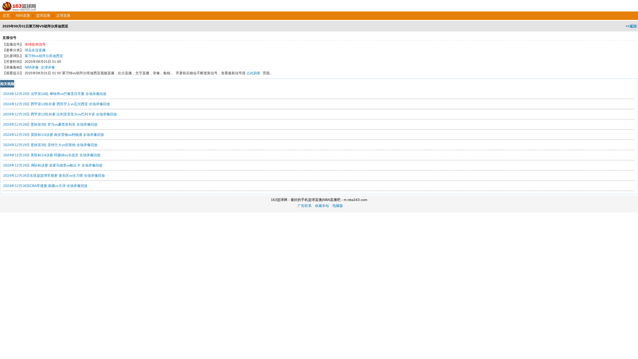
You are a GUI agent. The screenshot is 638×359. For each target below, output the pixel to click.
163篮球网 (19, 3)
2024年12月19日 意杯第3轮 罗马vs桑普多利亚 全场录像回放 (50, 124)
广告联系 (305, 206)
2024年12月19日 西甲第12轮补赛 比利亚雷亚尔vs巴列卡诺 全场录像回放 (60, 114)
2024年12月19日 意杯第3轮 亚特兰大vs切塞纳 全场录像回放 (50, 145)
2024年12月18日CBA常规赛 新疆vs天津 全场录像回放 (45, 186)
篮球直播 (43, 15)
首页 (6, 15)
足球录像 (48, 67)
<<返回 (631, 26)
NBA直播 (23, 15)
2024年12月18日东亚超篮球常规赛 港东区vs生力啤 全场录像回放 (54, 176)
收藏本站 (322, 206)
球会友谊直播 (35, 50)
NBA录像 (32, 67)
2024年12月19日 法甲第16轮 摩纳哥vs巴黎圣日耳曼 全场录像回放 (54, 94)
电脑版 (337, 206)
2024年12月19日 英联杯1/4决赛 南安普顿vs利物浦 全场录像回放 (53, 135)
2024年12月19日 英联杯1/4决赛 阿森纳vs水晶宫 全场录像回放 (51, 155)
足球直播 (63, 15)
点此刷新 (253, 73)
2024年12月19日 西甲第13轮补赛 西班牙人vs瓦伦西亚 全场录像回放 (56, 104)
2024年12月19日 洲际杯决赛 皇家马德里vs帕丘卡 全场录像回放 (52, 165)
